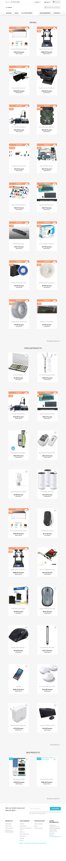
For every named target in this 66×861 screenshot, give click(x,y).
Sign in (36, 826)
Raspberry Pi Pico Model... (47, 321)
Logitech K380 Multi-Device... (47, 205)
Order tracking (38, 824)
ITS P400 (18, 686)
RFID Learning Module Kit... (19, 205)
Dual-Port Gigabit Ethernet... (47, 569)
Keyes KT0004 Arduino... (47, 166)
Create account (38, 828)
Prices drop (8, 826)
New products (9, 828)
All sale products (54, 341)
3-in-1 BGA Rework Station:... (19, 127)
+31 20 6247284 (15, 2)
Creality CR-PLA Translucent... (47, 283)
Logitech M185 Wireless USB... (47, 608)
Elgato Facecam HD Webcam (47, 88)
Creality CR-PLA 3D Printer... (19, 283)
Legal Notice (23, 826)
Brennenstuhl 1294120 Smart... (47, 453)
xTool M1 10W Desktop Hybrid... (19, 49)
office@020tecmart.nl (55, 836)
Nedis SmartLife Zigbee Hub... (18, 725)
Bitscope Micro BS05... (19, 779)
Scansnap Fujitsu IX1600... (47, 779)
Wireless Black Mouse (47, 530)
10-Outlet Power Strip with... (47, 647)
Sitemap (22, 838)
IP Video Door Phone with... (19, 166)
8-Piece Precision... (18, 375)
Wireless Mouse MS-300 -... (18, 647)
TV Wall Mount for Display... (18, 608)
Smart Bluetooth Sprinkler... (18, 453)
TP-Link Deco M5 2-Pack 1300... (47, 686)
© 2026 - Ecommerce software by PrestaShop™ (33, 843)
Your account (39, 821)
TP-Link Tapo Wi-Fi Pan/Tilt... (47, 244)
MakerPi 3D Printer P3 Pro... (46, 49)
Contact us (23, 836)
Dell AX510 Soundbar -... (19, 244)
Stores (22, 840)
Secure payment (24, 834)
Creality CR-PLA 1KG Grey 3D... (19, 321)
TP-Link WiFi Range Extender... (47, 375)
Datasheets (8, 824)
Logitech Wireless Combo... (47, 725)
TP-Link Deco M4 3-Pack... (47, 491)
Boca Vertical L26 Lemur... (19, 88)
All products (55, 745)
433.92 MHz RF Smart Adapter (18, 491)
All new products (54, 799)
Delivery (22, 824)
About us (22, 832)
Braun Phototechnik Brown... (47, 127)
